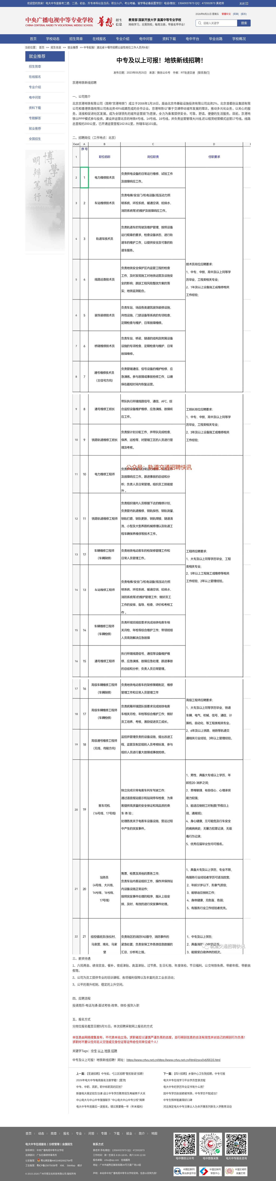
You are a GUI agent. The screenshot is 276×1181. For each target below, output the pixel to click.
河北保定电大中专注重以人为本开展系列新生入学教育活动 (197, 1106)
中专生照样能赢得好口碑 (177, 1099)
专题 (104, 1134)
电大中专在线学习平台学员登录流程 (184, 1080)
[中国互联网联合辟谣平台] (185, 1175)
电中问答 (35, 97)
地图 (154, 1134)
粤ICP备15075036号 (47, 1165)
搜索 (244, 23)
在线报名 (35, 76)
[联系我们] (204, 72)
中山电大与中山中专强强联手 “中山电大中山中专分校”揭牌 (110, 1099)
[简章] (236, 14)
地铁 (107, 1051)
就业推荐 (73, 47)
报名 (66, 1134)
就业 (129, 1134)
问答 (91, 1134)
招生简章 (35, 66)
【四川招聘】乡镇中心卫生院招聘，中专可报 (199, 1073)
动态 (41, 1134)
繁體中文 (226, 14)
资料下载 (35, 107)
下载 (117, 1134)
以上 (101, 1051)
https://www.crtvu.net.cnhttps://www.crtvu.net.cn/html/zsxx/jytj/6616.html (173, 1060)
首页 (41, 47)
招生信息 (56, 47)
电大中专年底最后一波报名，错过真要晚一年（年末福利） (110, 1106)
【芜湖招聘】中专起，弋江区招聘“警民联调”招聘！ (116, 1073)
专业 (79, 1134)
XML (62, 1165)
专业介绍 (35, 87)
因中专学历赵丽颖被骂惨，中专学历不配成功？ (191, 1093)
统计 (80, 1165)
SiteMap (71, 1165)
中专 (94, 1051)
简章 (54, 1134)
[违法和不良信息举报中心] (211, 1175)
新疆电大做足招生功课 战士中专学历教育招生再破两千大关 (110, 1093)
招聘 (114, 1051)
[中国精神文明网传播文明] (236, 1175)
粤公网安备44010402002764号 (56, 1160)
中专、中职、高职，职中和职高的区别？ (100, 1086)
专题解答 (35, 118)
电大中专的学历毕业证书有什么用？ (184, 1086)
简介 (142, 1134)
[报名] (244, 14)
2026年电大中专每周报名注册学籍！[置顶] (101, 1080)
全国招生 (35, 138)
